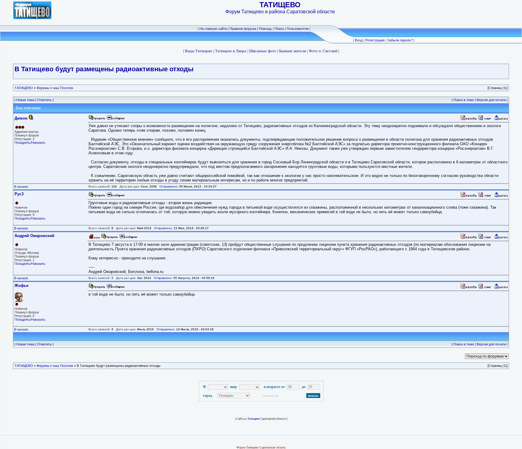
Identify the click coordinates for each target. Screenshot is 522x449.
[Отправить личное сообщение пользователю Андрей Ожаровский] (128, 237)
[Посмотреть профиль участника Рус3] (97, 196)
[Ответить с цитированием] (485, 119)
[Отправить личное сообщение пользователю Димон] (115, 119)
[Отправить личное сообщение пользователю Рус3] (115, 196)
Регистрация (375, 40)
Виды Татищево (198, 51)
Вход (358, 40)
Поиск (279, 28)
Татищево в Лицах (230, 51)
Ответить (44, 100)
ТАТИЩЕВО (23, 88)
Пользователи (297, 28)
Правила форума (243, 28)
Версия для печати (491, 100)
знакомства (271, 395)
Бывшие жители (292, 51)
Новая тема (25, 100)
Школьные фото (262, 51)
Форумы (43, 88)
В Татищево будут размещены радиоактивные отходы (104, 69)
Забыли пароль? (400, 40)
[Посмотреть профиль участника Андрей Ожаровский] (109, 237)
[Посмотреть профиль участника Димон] (97, 119)
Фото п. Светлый (323, 51)
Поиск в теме (463, 100)
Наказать (38, 142)
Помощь (265, 28)
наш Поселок (63, 88)
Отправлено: (169, 186)
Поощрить (22, 142)
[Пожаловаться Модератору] (468, 119)
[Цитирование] (501, 119)
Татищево (253, 418)
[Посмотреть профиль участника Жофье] (97, 287)
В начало (21, 186)
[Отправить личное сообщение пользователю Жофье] (115, 287)
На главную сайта (213, 28)
